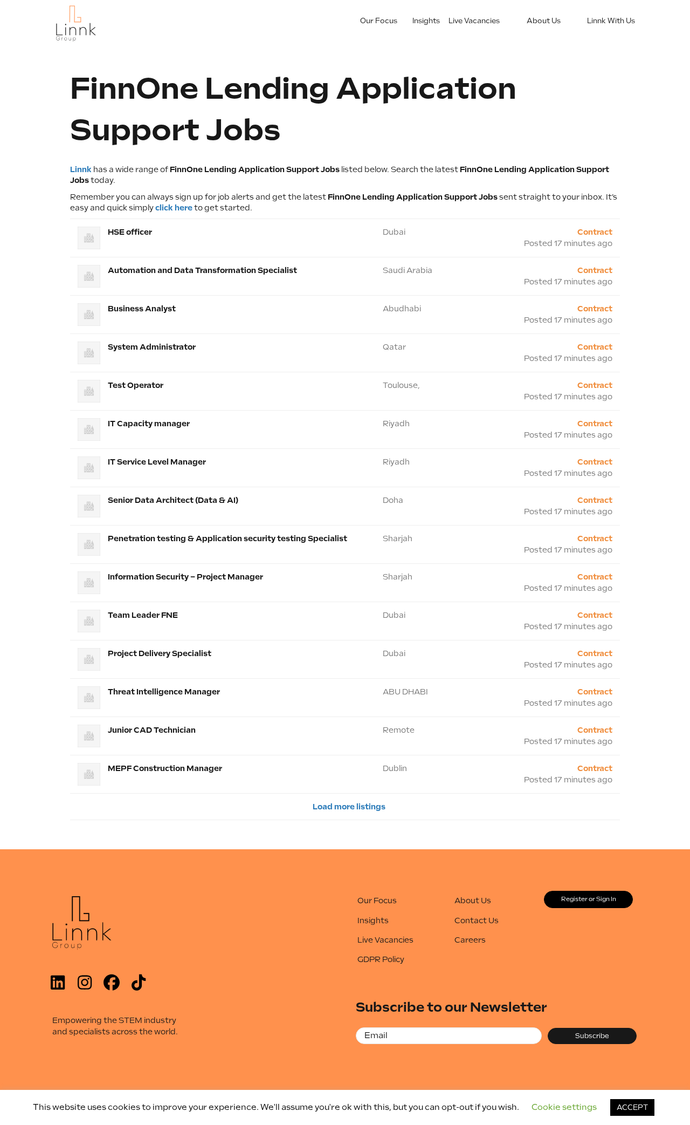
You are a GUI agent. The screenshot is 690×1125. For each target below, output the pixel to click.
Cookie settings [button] (564, 1107)
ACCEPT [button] (632, 1107)
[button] (57, 982)
